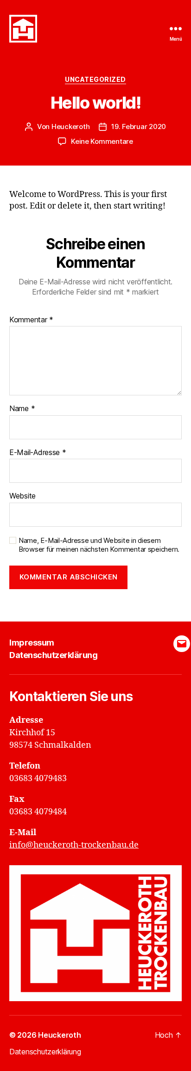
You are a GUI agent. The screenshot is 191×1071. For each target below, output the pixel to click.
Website (22, 496)
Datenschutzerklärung (53, 655)
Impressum (31, 642)
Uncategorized (95, 79)
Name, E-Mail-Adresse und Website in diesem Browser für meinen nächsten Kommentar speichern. (99, 545)
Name (22, 409)
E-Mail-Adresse (37, 453)
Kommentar (31, 320)
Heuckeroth (70, 126)
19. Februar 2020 (138, 126)
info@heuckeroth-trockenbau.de (74, 845)
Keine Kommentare (102, 141)
